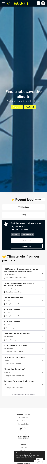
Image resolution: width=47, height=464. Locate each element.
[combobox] (39, 462)
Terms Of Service (23, 421)
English (38, 462)
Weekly (15, 230)
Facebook (26, 429)
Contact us (23, 418)
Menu (3, 3)
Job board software (23, 439)
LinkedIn (21, 429)
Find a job (17, 107)
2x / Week (24, 230)
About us (23, 451)
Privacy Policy (23, 424)
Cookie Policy (29, 457)
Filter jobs (24, 207)
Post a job (30, 107)
